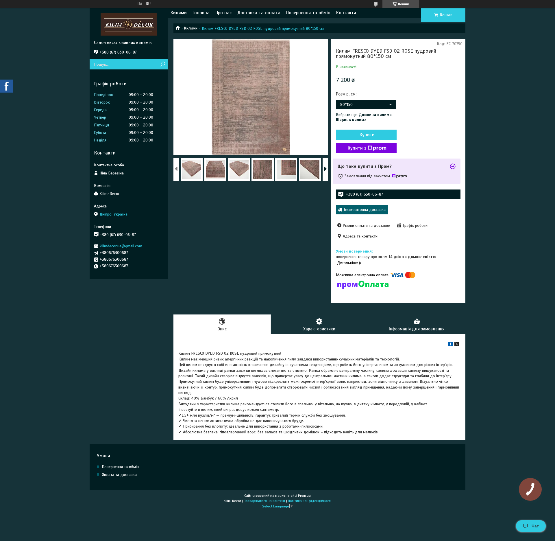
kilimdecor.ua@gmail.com (121, 246)
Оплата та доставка (119, 474)
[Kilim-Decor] (128, 24)
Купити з (357, 148)
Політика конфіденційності (309, 501)
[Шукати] (163, 64)
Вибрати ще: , (364, 117)
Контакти (346, 13)
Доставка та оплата (258, 13)
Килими (179, 13)
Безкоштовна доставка (365, 209)
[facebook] (450, 345)
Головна (201, 13)
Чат (535, 526)
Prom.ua (304, 496)
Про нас (223, 13)
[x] (456, 345)
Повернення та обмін (308, 13)
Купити (367, 135)
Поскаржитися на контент (264, 501)
